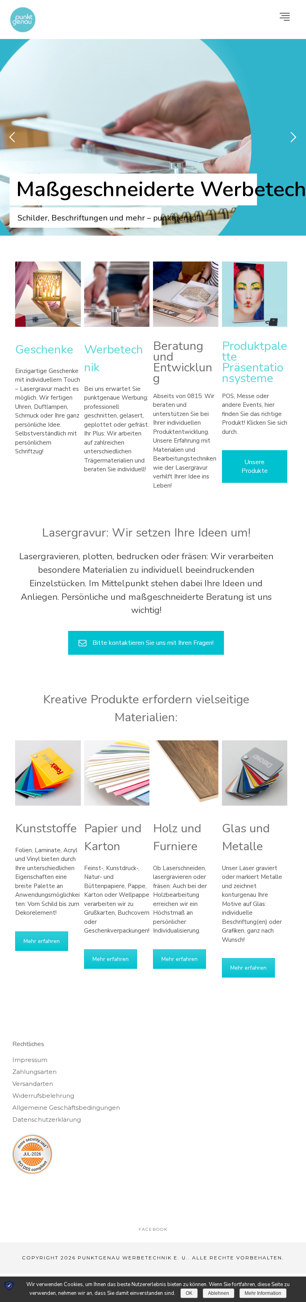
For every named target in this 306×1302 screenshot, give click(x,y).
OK (189, 1293)
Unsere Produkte (254, 466)
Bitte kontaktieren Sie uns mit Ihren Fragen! (153, 642)
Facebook (153, 1229)
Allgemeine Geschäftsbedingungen (66, 1107)
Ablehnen (218, 1293)
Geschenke (44, 350)
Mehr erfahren (42, 941)
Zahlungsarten (34, 1072)
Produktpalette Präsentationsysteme (254, 362)
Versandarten (32, 1083)
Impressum (29, 1060)
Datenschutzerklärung (46, 1119)
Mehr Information (263, 1293)
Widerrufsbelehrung (43, 1095)
